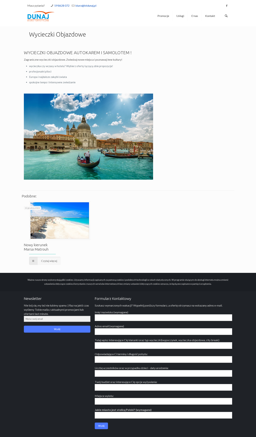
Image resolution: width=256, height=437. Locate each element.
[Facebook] (227, 6)
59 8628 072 (61, 5)
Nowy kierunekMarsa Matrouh (36, 247)
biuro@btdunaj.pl (85, 5)
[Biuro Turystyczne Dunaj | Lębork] (41, 16)
